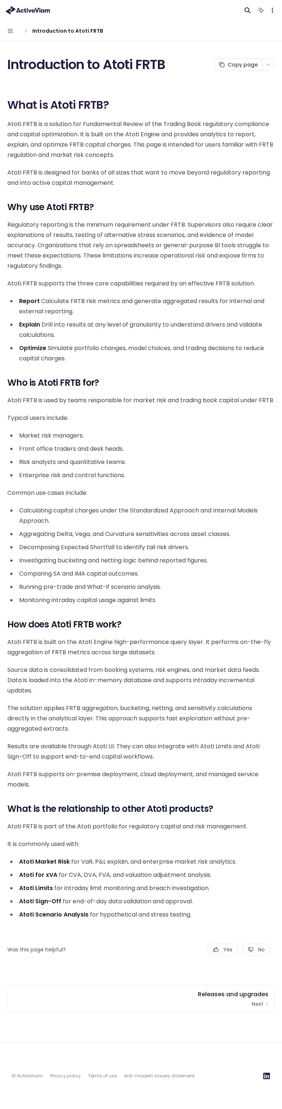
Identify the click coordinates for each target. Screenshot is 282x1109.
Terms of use (102, 1076)
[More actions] (272, 10)
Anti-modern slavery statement (159, 1076)
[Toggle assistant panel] (261, 10)
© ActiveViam (27, 1076)
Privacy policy (65, 1076)
